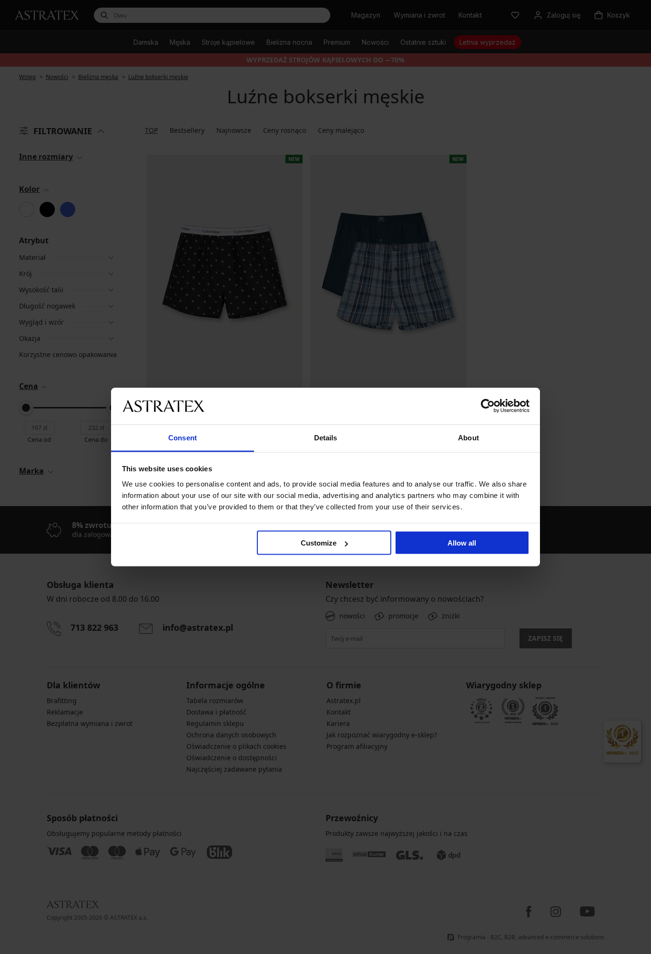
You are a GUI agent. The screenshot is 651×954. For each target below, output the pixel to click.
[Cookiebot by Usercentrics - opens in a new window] (487, 406)
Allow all (462, 543)
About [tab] (468, 437)
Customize (318, 543)
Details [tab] (325, 437)
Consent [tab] (182, 437)
